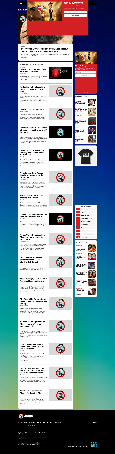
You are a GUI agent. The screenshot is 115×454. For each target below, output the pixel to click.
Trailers (39, 422)
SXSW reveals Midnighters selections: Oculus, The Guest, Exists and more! (33, 346)
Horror (25, 422)
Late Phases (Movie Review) (32, 109)
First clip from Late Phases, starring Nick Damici (32, 196)
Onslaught (83, 227)
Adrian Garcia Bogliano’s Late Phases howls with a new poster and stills (32, 324)
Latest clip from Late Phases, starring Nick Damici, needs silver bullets (32, 152)
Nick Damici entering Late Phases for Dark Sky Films (31, 392)
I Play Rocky (84, 237)
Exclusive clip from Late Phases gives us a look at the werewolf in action (33, 130)
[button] (21, 3)
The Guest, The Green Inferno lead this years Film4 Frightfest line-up (33, 301)
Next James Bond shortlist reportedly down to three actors (80, 102)
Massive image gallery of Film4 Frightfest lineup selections (33, 280)
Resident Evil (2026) (86, 221)
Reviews (33, 422)
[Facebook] (30, 425)
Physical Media (57, 422)
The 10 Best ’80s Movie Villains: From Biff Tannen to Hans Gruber (81, 282)
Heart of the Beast (85, 230)
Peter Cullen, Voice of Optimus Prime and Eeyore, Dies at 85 (80, 130)
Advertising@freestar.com (34, 444)
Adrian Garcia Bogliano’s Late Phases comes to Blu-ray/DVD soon (33, 89)
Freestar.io (37, 443)
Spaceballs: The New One (87, 234)
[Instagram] (89, 2)
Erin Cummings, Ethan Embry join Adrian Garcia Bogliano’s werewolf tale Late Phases (33, 370)
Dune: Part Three (85, 215)
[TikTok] (91, 2)
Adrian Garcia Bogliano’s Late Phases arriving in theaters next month (32, 237)
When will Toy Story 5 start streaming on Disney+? (80, 139)
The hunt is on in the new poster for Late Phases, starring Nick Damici (31, 259)
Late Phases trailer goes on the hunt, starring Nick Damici (33, 215)
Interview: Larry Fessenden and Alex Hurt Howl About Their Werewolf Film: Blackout (44, 50)
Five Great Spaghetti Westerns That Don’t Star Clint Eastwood (81, 248)
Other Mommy (84, 224)
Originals (45, 422)
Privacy (95, 422)
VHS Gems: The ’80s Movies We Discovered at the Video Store (81, 265)
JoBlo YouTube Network (24, 435)
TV (29, 422)
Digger (83, 212)
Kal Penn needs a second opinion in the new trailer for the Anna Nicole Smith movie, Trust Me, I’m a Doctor (81, 112)
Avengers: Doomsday (86, 209)
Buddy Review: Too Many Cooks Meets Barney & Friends (81, 121)
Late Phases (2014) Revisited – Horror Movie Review (33, 70)
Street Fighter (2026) (86, 218)
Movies (20, 422)
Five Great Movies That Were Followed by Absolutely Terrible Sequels (81, 274)
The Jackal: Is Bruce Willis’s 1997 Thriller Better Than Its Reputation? (80, 291)
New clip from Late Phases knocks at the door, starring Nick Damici (32, 175)
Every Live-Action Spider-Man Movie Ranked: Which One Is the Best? (81, 256)
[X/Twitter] (28, 425)
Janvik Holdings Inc (39, 434)
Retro (50, 422)
